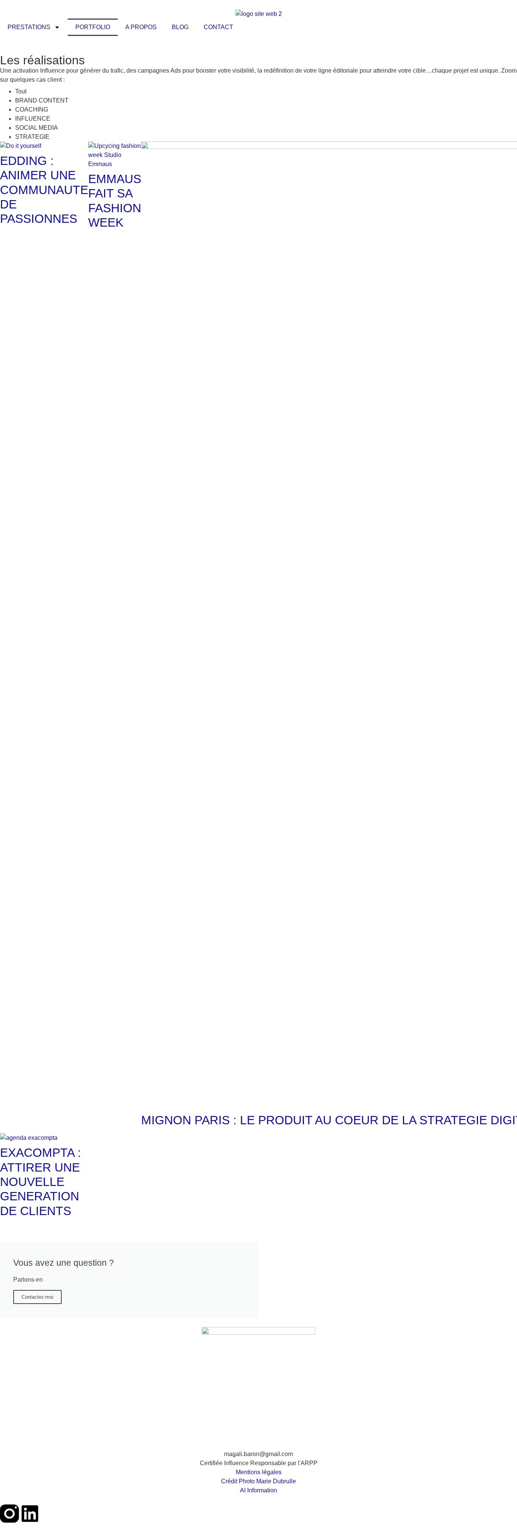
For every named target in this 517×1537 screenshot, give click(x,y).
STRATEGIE (32, 137)
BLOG (180, 27)
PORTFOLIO (92, 27)
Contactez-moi (37, 1297)
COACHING (31, 109)
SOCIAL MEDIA (36, 127)
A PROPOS (141, 27)
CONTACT (218, 27)
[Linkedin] (29, 1513)
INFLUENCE (32, 118)
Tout (20, 91)
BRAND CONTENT (42, 100)
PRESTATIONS (29, 27)
